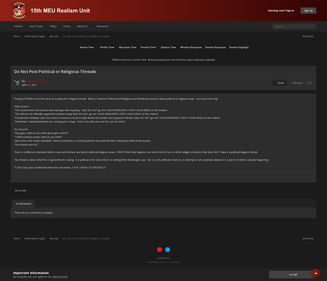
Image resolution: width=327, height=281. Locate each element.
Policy (53, 26)
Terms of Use (59, 276)
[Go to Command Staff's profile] (17, 82)
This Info (300, 26)
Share (280, 82)
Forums (18, 26)
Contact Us (163, 258)
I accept (292, 274)
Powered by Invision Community (163, 262)
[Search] (312, 26)
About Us (82, 26)
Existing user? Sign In (281, 10)
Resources (103, 26)
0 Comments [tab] (23, 203)
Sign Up (308, 10)
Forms (66, 26)
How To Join (36, 26)
